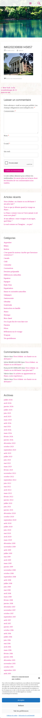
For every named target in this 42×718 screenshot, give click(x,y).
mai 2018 (7, 590)
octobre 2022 (9, 477)
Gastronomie (9, 298)
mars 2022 (8, 493)
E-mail (7, 144)
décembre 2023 (9, 443)
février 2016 (8, 653)
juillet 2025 (8, 410)
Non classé (8, 318)
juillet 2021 (8, 503)
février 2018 (8, 600)
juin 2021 (7, 507)
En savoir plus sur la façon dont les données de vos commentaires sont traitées (21, 180)
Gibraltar (7, 302)
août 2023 (7, 453)
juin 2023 (7, 460)
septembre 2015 (10, 670)
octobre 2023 (9, 447)
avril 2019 (7, 560)
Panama (7, 325)
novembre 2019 (10, 547)
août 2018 (7, 580)
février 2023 (8, 470)
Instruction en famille (12, 308)
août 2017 (7, 620)
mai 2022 (7, 487)
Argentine (8, 242)
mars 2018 (8, 597)
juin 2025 (7, 413)
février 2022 (8, 497)
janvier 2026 (8, 406)
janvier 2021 (8, 510)
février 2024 (8, 436)
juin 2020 (7, 530)
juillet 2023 (8, 457)
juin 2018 (7, 587)
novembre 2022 (10, 473)
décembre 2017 (9, 607)
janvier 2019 (8, 567)
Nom (6, 136)
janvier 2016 (8, 657)
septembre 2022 (10, 480)
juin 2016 (7, 640)
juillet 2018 (8, 583)
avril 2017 (7, 623)
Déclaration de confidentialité (26, 715)
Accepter (21, 700)
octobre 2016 (9, 630)
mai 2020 (7, 533)
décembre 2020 (10, 513)
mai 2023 (7, 463)
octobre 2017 (8, 613)
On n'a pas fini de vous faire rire (16, 322)
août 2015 (7, 674)
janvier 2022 (8, 500)
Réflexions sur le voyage (13, 332)
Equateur (7, 278)
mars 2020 (8, 540)
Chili (5, 262)
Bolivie (6, 249)
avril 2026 (7, 403)
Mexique (7, 315)
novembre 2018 (10, 570)
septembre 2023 (10, 450)
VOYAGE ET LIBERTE (12, 3)
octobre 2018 (9, 573)
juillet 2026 (8, 400)
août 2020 (7, 523)
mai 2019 (7, 557)
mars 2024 (8, 433)
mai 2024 (7, 426)
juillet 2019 (8, 553)
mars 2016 (8, 650)
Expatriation (8, 288)
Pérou (6, 328)
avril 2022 (7, 490)
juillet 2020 (8, 527)
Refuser (21, 706)
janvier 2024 (8, 440)
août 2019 (7, 550)
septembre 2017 (10, 617)
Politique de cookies (12, 715)
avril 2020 (7, 537)
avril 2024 (7, 430)
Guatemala (8, 305)
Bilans (6, 246)
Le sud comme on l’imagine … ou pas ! (18, 224)
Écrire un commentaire (14, 78)
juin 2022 (7, 483)
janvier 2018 (8, 603)
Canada (6, 258)
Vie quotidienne (10, 338)
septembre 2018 (10, 577)
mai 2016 (7, 643)
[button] (39, 678)
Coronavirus (8, 268)
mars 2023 (8, 467)
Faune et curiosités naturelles (15, 292)
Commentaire (10, 111)
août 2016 (7, 633)
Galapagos (8, 295)
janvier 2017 (8, 627)
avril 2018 (7, 593)
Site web (7, 151)
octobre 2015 (8, 667)
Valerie (20, 50)
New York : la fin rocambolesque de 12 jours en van (9, 90)
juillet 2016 (8, 637)
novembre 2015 (10, 663)
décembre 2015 (9, 660)
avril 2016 (7, 647)
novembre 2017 (10, 610)
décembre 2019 (9, 543)
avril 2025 (7, 416)
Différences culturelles (12, 275)
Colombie (7, 265)
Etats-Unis (8, 285)
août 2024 (7, 423)
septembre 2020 (10, 520)
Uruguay (7, 335)
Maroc (6, 312)
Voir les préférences (21, 711)
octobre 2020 (9, 517)
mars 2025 (8, 420)
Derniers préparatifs (11, 272)
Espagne (7, 282)
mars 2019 (8, 563)
